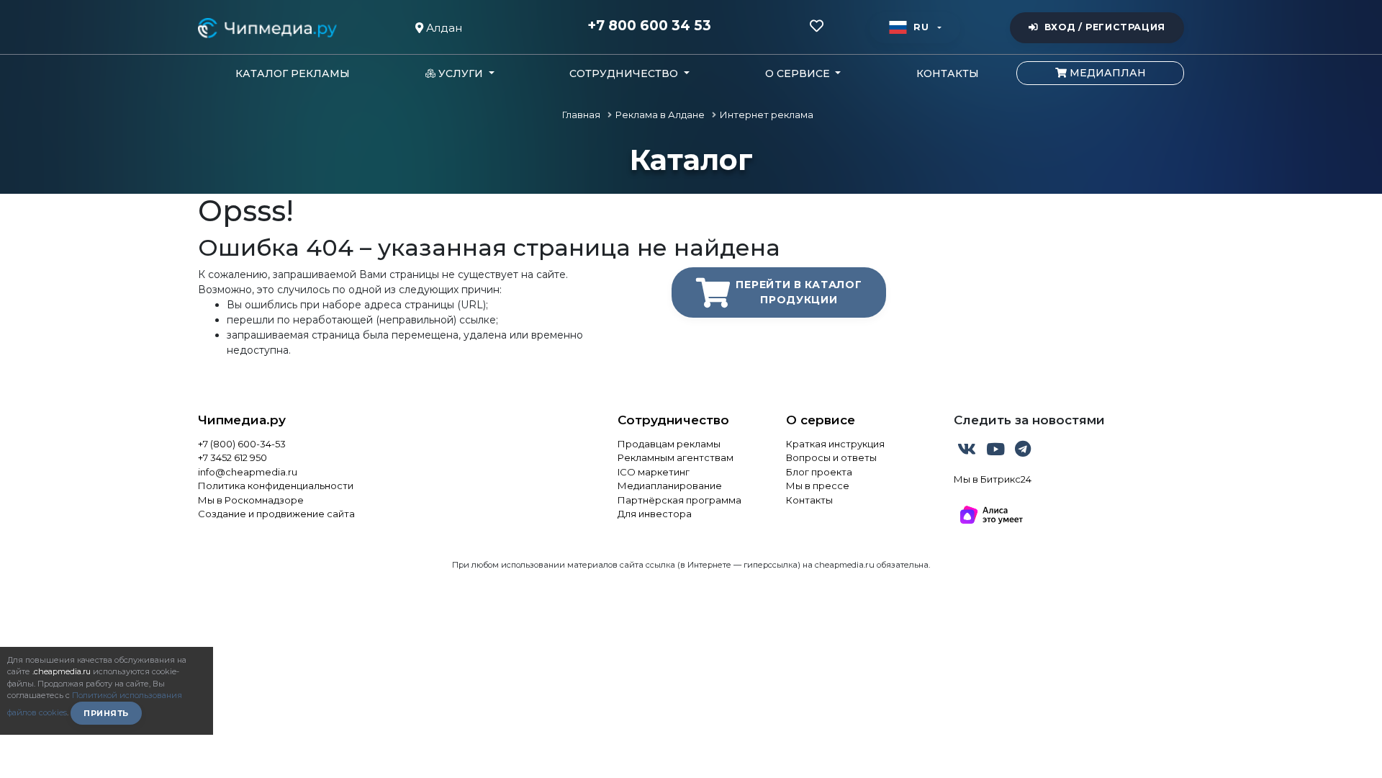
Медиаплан (1106, 72)
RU (921, 27)
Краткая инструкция (835, 444)
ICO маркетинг (654, 472)
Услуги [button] (460, 73)
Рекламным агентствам (675, 457)
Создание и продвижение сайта (276, 513)
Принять (106, 713)
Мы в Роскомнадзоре (251, 500)
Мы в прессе (817, 485)
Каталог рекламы (292, 73)
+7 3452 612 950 (232, 457)
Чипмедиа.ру (242, 420)
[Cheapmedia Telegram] (1022, 451)
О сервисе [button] (799, 73)
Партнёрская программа (679, 500)
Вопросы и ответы (831, 457)
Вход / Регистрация (1104, 27)
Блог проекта (819, 472)
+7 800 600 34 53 (649, 26)
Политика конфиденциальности (275, 485)
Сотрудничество (673, 420)
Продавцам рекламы (669, 444)
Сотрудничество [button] (625, 73)
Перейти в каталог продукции (799, 292)
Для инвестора (655, 513)
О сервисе (820, 420)
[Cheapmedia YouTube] (997, 451)
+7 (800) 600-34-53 (242, 444)
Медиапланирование (670, 485)
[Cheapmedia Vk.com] (968, 451)
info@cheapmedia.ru (247, 472)
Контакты (947, 73)
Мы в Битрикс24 (992, 479)
